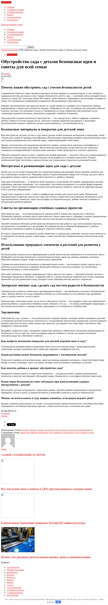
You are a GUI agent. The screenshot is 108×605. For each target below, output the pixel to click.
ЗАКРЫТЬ (6, 2)
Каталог (10, 575)
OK (58, 602)
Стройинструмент (15, 9)
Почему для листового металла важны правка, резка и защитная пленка (46, 556)
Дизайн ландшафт (15, 570)
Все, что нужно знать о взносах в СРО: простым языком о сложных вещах (46, 488)
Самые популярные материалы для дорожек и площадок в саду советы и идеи (56, 432)
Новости (11, 577)
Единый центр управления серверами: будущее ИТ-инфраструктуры (43, 522)
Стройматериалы (15, 12)
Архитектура (13, 567)
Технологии (12, 20)
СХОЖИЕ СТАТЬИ (11, 454)
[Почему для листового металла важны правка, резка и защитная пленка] (18, 551)
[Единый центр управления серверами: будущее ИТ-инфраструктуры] (18, 517)
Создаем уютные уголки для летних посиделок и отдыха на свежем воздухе (56, 430)
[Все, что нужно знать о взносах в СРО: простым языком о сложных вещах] (18, 483)
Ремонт (10, 15)
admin (7, 74)
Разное (10, 580)
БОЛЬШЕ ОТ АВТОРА (34, 454)
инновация (12, 54)
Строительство (14, 17)
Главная (10, 7)
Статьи (10, 585)
